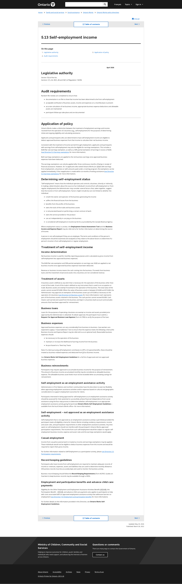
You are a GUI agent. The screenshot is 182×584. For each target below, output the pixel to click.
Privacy (87, 572)
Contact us (100, 555)
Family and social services (55, 12)
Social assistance (74, 12)
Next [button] (136, 24)
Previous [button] (47, 24)
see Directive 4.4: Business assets (71, 295)
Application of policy (101, 52)
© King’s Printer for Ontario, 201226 (51, 576)
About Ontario (43, 572)
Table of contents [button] (96, 25)
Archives (69, 572)
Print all (136, 19)
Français (117, 4)
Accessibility (57, 572)
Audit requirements (51, 56)
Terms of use (99, 572)
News (78, 572)
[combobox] (86, 4)
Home (40, 12)
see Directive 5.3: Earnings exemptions (55, 152)
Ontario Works (88, 12)
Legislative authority (51, 52)
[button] (105, 4)
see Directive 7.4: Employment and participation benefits (71, 497)
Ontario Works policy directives (108, 12)
